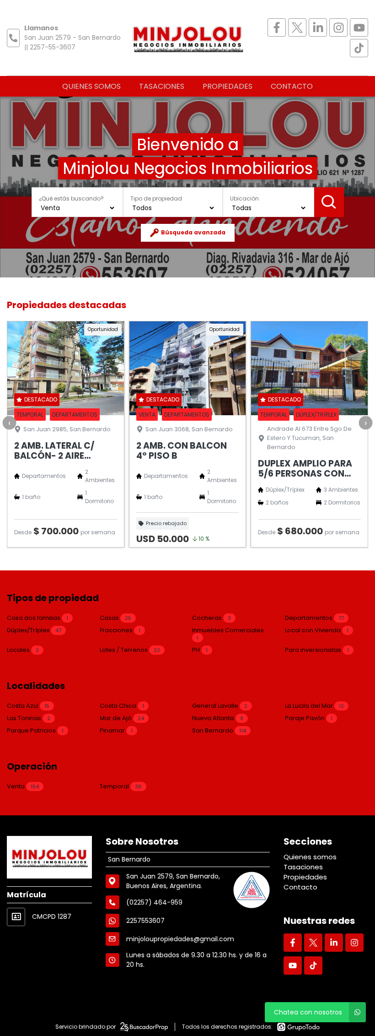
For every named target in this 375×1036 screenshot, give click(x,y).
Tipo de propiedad (156, 198)
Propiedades (227, 86)
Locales (23, 649)
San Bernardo (219, 730)
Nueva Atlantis (217, 718)
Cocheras (211, 617)
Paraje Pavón (308, 718)
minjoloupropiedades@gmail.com (180, 939)
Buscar (329, 202)
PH (200, 649)
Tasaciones (161, 86)
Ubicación (244, 198)
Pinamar (116, 730)
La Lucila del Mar (314, 705)
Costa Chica (122, 705)
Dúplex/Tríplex (34, 630)
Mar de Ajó (122, 718)
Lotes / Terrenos (130, 649)
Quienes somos (91, 86)
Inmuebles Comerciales (228, 633)
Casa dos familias (37, 617)
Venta (23, 786)
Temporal (121, 786)
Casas (115, 617)
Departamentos (314, 617)
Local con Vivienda (316, 630)
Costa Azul (28, 705)
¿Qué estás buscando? (71, 198)
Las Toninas (28, 718)
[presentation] (9, 423)
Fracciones (120, 630)
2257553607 (145, 920)
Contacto (292, 86)
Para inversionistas (317, 649)
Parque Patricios (35, 730)
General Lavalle (219, 705)
